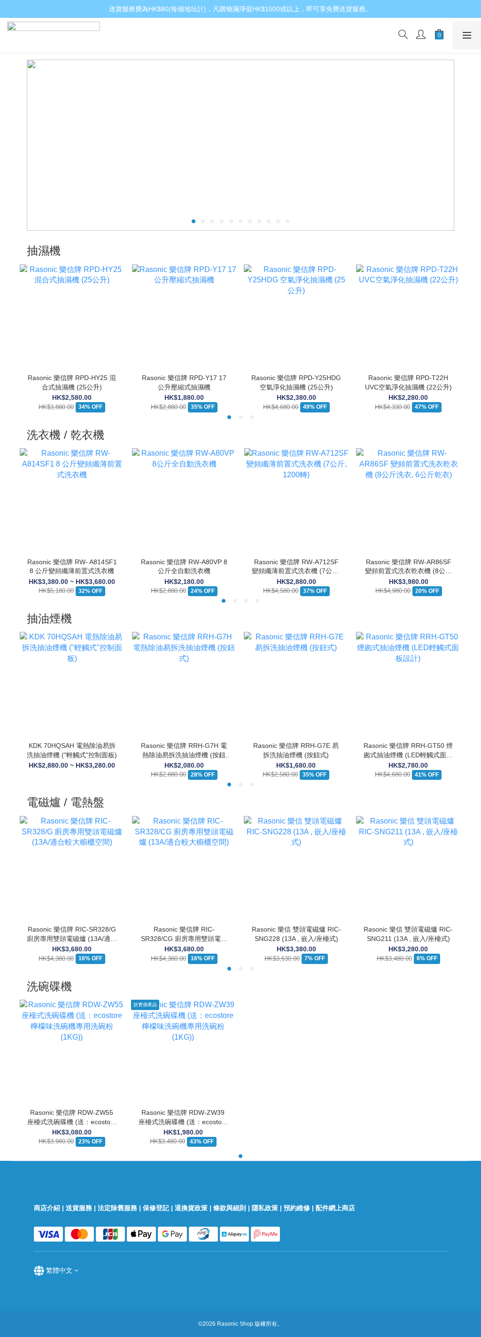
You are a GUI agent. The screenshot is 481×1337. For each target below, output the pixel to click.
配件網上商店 (336, 1208)
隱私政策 (265, 1208)
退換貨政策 (191, 1208)
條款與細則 (229, 1208)
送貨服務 (79, 1208)
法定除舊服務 (117, 1208)
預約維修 (297, 1208)
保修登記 (156, 1208)
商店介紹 (47, 1208)
